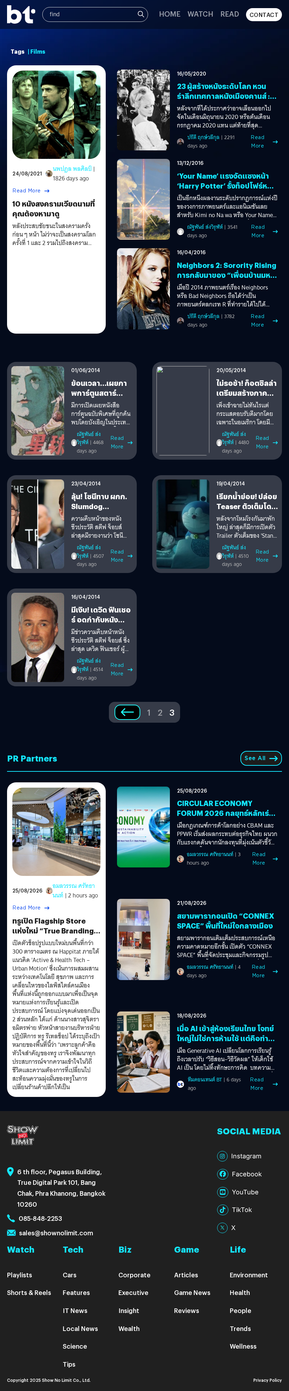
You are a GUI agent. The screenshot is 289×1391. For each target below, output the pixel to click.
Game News (192, 1292)
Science (75, 1346)
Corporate (134, 1274)
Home (169, 13)
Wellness (243, 1346)
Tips (69, 1364)
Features (76, 1292)
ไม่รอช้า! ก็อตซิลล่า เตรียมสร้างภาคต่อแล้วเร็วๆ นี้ (246, 393)
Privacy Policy (267, 1380)
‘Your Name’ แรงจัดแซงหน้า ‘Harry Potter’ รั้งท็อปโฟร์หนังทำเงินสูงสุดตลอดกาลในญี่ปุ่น (226, 186)
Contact (264, 15)
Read (229, 13)
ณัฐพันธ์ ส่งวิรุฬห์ (205, 227)
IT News (75, 1310)
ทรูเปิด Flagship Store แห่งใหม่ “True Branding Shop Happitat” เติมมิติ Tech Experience (53, 935)
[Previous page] (127, 712)
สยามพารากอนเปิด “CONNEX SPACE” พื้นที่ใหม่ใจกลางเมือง (225, 921)
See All (255, 758)
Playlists (19, 1274)
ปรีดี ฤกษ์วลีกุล (203, 137)
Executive (133, 1292)
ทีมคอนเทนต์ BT (205, 1079)
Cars (69, 1274)
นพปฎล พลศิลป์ (72, 169)
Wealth (129, 1328)
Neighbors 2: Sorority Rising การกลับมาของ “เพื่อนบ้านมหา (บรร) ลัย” (226, 275)
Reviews (186, 1310)
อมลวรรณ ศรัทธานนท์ (74, 891)
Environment (249, 1274)
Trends (240, 1328)
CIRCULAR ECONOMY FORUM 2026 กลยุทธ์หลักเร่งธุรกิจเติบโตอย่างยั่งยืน (225, 813)
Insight (128, 1310)
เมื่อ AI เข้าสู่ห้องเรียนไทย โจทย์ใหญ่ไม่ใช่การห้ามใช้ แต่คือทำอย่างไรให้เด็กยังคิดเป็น (225, 1038)
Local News (80, 1328)
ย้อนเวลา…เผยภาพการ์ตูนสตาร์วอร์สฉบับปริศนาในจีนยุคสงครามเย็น (101, 398)
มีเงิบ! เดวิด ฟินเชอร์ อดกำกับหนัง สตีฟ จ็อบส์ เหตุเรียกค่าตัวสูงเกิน (101, 624)
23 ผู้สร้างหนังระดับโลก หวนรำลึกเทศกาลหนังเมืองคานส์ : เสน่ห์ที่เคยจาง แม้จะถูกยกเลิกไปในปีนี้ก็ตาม (224, 101)
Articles (186, 1274)
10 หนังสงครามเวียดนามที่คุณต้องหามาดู (53, 208)
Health (240, 1292)
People (240, 1310)
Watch (200, 13)
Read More (26, 190)
